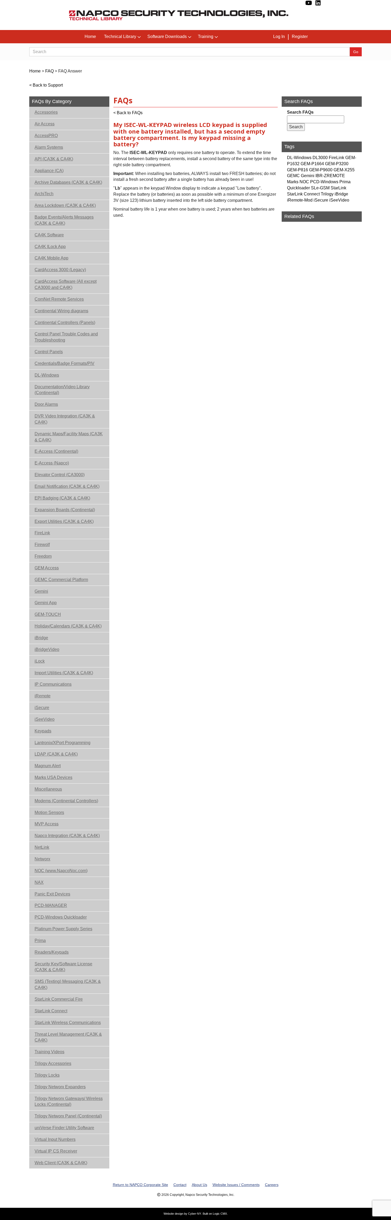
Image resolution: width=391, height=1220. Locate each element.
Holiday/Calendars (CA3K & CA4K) (68, 626)
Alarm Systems (49, 147)
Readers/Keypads (52, 952)
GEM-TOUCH (48, 614)
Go (355, 52)
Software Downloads (167, 36)
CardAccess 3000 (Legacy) (60, 269)
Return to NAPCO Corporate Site (140, 1185)
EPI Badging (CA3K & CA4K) (62, 498)
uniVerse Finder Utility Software (64, 1127)
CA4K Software (49, 235)
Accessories (46, 112)
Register (300, 36)
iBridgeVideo (47, 649)
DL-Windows (47, 375)
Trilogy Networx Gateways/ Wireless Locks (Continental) (69, 1101)
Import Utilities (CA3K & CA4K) (64, 673)
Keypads (43, 731)
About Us (199, 1185)
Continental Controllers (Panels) (65, 322)
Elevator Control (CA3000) (60, 474)
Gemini (41, 591)
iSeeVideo (45, 719)
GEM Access (47, 568)
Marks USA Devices (53, 777)
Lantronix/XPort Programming (62, 742)
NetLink (42, 847)
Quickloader (298, 188)
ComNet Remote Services (59, 299)
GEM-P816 (297, 170)
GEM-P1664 (312, 163)
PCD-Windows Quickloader (61, 917)
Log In (279, 36)
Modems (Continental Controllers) (66, 801)
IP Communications (53, 684)
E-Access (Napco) (52, 463)
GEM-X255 (344, 170)
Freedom (43, 556)
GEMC (293, 175)
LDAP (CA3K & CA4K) (56, 754)
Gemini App (46, 602)
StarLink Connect (51, 1011)
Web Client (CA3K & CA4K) (61, 1163)
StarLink (338, 188)
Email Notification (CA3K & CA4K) (67, 486)
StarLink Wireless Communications (68, 1022)
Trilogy (327, 194)
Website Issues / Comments (236, 1185)
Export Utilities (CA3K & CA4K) (64, 521)
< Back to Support (46, 85)
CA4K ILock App (50, 246)
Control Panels (49, 351)
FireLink (42, 533)
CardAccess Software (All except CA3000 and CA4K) (66, 284)
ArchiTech (44, 193)
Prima (40, 940)
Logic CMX (220, 1213)
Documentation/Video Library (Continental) (62, 390)
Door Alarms (46, 404)
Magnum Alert (48, 765)
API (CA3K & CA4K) (54, 159)
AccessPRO (46, 135)
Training (205, 36)
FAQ (49, 71)
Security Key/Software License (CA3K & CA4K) (63, 967)
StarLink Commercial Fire (59, 999)
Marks (292, 182)
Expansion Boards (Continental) (65, 509)
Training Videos (49, 1052)
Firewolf (42, 544)
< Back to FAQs (128, 112)
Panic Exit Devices (52, 894)
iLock (40, 661)
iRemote (43, 696)
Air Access (45, 124)
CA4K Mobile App (51, 258)
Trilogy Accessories (53, 1063)
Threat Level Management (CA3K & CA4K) (68, 1037)
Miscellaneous (48, 789)
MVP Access (47, 824)
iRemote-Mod (300, 200)
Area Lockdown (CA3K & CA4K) (65, 205)
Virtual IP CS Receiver (56, 1151)
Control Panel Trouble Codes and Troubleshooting (66, 337)
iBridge (41, 637)
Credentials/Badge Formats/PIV (64, 363)
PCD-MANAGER (51, 905)
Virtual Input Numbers (55, 1139)
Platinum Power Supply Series (63, 929)
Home (90, 36)
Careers (271, 1185)
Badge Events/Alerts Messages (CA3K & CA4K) (64, 220)
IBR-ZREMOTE (330, 175)
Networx (42, 859)
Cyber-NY (194, 1213)
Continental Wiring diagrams (61, 311)
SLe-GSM (320, 188)
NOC (304, 182)
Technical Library (120, 36)
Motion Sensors (49, 812)
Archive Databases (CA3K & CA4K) (68, 182)
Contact (179, 1185)
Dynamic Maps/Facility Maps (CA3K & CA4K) (69, 437)
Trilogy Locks (47, 1075)
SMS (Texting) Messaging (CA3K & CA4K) (68, 984)
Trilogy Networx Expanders (60, 1087)
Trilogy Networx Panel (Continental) (68, 1116)
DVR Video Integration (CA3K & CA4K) (65, 419)
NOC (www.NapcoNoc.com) (61, 870)
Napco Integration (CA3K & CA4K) (67, 835)
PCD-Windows (324, 182)
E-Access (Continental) (56, 451)
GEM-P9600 (320, 170)
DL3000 (320, 157)
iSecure (42, 707)
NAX (39, 882)
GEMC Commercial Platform (61, 579)
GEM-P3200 (336, 163)
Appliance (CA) (49, 170)
